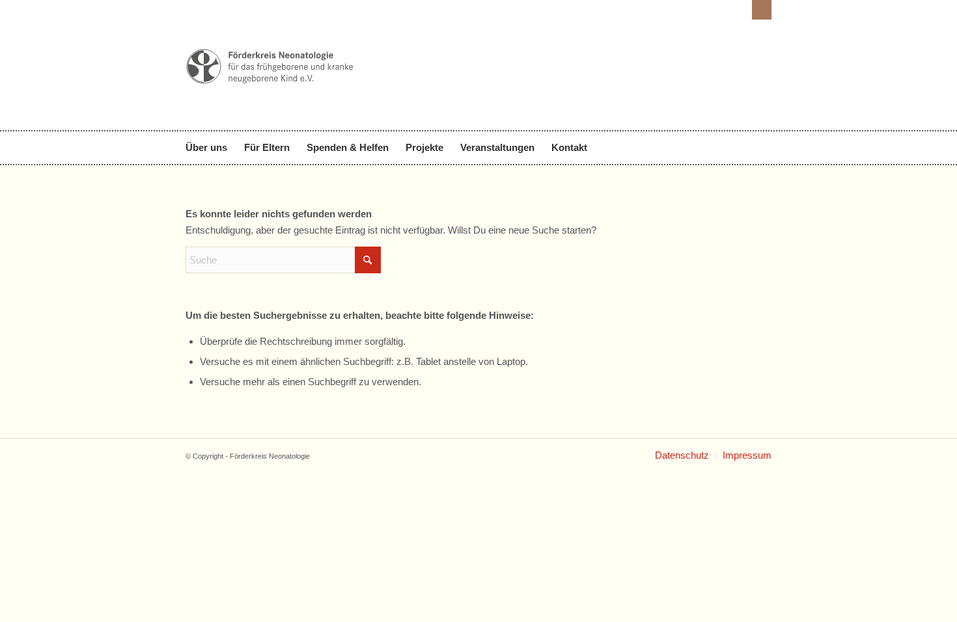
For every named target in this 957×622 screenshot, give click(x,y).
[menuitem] (211, 147)
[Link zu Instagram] (761, 10)
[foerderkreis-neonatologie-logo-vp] (270, 102)
